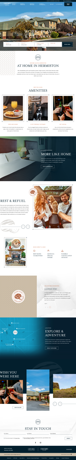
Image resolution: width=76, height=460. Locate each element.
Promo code (53, 43)
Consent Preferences (65, 458)
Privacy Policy (17, 438)
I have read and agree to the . (12, 438)
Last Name (29, 433)
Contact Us (9, 458)
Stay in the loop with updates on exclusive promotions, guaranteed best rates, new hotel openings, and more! (37, 438)
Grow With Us (22, 458)
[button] (23, 227)
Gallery (52, 4)
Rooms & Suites (14, 4)
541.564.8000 (59, 4)
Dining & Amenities (22, 4)
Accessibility (51, 458)
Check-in (7, 43)
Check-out (23, 43)
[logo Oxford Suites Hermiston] (7, 4)
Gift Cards (15, 458)
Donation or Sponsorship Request (33, 458)
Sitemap (57, 458)
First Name (6, 433)
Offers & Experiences (42, 4)
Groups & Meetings (32, 4)
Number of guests (40, 43)
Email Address (53, 433)
